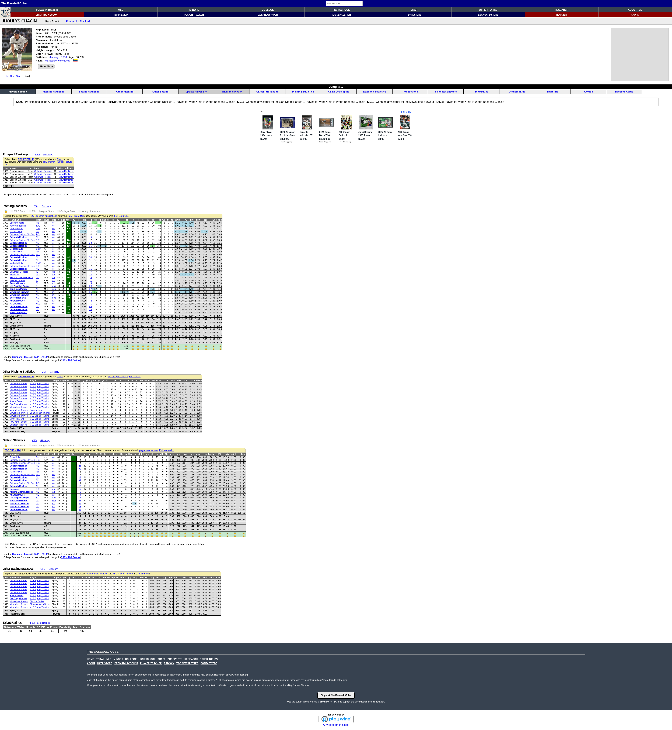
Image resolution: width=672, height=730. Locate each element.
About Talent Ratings (39, 623)
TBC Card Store (13, 76)
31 (90, 246)
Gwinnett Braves (17, 280)
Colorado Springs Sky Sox (22, 234)
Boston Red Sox (18, 298)
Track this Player (232, 91)
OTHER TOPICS (488, 9)
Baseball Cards (624, 91)
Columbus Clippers (19, 272)
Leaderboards (517, 91)
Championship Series (40, 413)
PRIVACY (169, 663)
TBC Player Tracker (53, 162)
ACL (38, 304)
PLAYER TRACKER (194, 15)
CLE (53, 272)
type (30, 168)
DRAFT (415, 9)
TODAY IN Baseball (47, 9)
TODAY (100, 659)
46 (90, 306)
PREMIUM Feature (70, 360)
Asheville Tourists (18, 226)
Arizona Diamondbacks (21, 277)
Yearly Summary (91, 211)
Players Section (18, 91)
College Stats (67, 211)
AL (37, 286)
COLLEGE (268, 9)
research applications (96, 574)
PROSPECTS (174, 659)
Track (60, 159)
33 (80, 500)
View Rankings (66, 171)
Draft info (552, 91)
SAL (38, 226)
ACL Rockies (16, 304)
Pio (37, 223)
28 (90, 243)
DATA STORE (414, 15)
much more (143, 574)
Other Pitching (125, 91)
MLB (120, 9)
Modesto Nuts (16, 228)
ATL (53, 280)
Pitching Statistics (53, 91)
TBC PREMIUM (120, 15)
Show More (46, 66)
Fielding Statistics (303, 91)
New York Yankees (18, 422)
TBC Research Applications (43, 216)
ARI (53, 274)
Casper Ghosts (17, 223)
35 (90, 292)
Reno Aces (15, 274)
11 (90, 269)
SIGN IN (635, 15)
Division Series (37, 410)
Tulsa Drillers (16, 231)
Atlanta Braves (17, 283)
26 (80, 466)
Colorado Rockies (42, 171)
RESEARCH (561, 9)
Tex (37, 231)
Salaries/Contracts (446, 91)
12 (80, 486)
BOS (54, 298)
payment (324, 701)
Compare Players (21, 357)
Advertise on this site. (336, 724)
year (5, 168)
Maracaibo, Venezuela (57, 60)
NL (37, 237)
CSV (37, 154)
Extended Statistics (374, 91)
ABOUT (91, 663)
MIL (53, 292)
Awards (588, 91)
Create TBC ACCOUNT (47, 15)
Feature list (135, 376)
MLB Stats (19, 211)
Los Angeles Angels (20, 286)
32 (90, 289)
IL (37, 272)
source (13, 168)
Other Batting (160, 91)
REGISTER (561, 15)
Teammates (481, 91)
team (36, 168)
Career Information (267, 91)
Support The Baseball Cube (336, 695)
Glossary (47, 154)
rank (55, 168)
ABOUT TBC (635, 9)
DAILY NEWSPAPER (268, 15)
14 (90, 257)
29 (90, 286)
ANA (54, 286)
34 (80, 503)
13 (90, 274)
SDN (54, 289)
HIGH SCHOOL (341, 9)
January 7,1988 (58, 57)
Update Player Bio (196, 91)
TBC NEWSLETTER (341, 15)
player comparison (148, 450)
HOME (90, 659)
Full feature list (121, 216)
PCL (38, 234)
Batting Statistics (89, 91)
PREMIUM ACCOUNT (126, 663)
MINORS (194, 9)
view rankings (66, 168)
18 (80, 506)
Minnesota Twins (18, 419)
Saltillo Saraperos (18, 312)
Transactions (410, 91)
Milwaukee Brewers (19, 292)
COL (53, 223)
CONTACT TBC (209, 663)
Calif (38, 228)
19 (90, 295)
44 (80, 509)
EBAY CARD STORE (488, 15)
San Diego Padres (18, 289)
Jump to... (336, 86)
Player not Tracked (78, 21)
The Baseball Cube (14, 3)
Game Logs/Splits (338, 91)
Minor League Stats (43, 211)
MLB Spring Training (39, 383)
